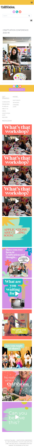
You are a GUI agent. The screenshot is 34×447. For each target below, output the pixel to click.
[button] (31, 2)
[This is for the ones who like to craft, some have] (17, 324)
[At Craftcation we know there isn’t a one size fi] (17, 294)
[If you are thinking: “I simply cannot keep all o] (17, 355)
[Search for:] (17, 15)
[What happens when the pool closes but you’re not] (17, 139)
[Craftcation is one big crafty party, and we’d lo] (17, 232)
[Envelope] (14, 11)
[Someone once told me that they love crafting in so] (17, 386)
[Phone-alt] (17, 11)
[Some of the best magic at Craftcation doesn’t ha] (17, 263)
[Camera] (20, 11)
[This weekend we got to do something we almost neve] (17, 417)
